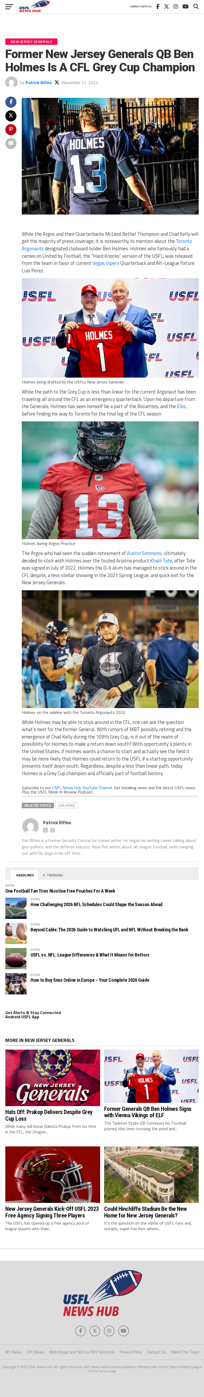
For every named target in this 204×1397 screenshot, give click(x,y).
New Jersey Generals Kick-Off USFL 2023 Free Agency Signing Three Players (52, 1212)
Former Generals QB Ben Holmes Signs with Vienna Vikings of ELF (148, 1112)
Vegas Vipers (105, 263)
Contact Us (156, 1352)
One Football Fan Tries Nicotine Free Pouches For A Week (60, 891)
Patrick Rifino (39, 82)
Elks (181, 406)
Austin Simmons (144, 553)
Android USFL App (22, 1017)
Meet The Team (185, 1352)
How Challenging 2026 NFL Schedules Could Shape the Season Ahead (96, 904)
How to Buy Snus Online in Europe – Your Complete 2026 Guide (90, 980)
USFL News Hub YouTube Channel (82, 787)
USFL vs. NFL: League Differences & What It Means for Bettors (90, 955)
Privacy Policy (131, 1352)
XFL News (13, 1352)
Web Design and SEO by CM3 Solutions (82, 1352)
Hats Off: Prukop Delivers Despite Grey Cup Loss (49, 1115)
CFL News (35, 1352)
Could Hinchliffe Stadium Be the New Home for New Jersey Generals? (145, 1212)
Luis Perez (66, 805)
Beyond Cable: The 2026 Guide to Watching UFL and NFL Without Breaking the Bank (109, 929)
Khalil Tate (161, 560)
